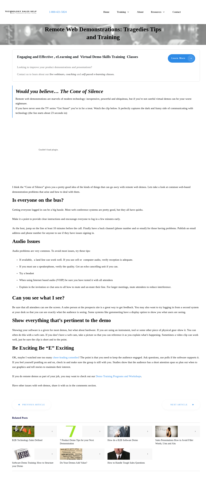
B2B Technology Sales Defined (27, 440)
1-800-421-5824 (58, 11)
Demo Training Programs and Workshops (118, 376)
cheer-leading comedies (66, 357)
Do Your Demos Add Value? (73, 462)
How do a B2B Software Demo (123, 440)
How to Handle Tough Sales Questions (126, 462)
